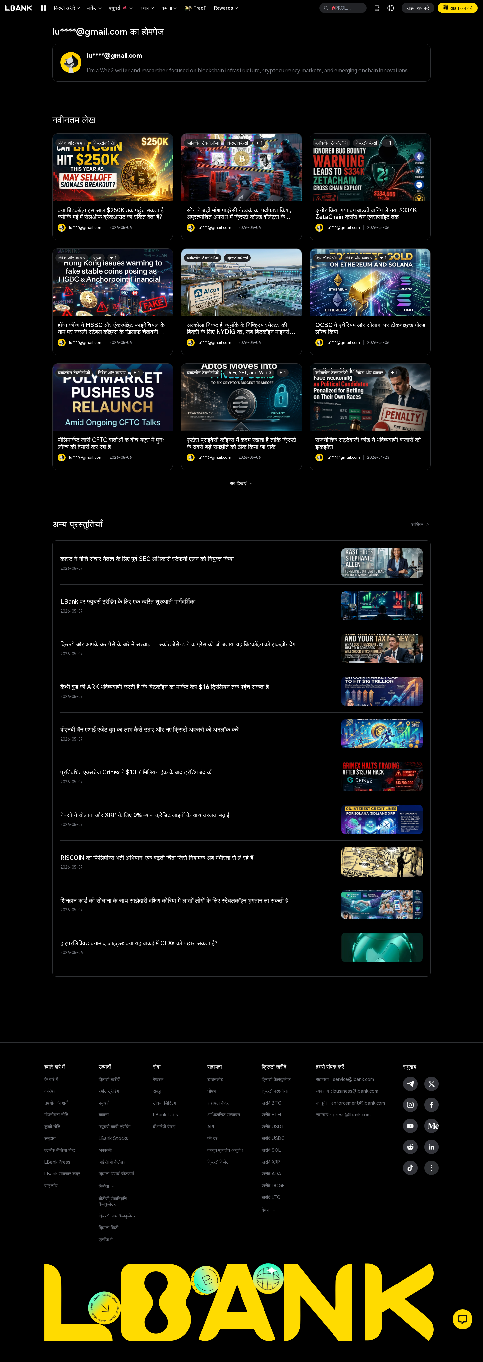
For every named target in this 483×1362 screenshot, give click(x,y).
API (210, 1126)
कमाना (170, 8)
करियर (49, 1091)
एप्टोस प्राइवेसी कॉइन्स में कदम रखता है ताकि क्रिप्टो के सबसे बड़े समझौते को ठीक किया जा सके (241, 443)
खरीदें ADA (271, 1173)
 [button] (326, 8)
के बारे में (51, 1079)
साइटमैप (51, 1185)
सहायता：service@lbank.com (345, 1079)
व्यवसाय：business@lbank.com (347, 1091)
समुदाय (50, 1138)
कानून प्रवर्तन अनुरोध (225, 1150)
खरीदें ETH (271, 1114)
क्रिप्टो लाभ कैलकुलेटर (117, 1215)
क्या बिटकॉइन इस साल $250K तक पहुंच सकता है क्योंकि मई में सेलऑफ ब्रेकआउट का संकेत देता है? (111, 213)
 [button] (359, 8)
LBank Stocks (113, 1138)
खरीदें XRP (271, 1162)
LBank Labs (165, 1114)
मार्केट (95, 8)
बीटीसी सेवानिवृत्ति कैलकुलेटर (113, 1201)
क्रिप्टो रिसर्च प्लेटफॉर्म (116, 1173)
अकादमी (105, 1150)
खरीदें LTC (271, 1197)
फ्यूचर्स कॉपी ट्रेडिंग (114, 1126)
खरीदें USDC (273, 1138)
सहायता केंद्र (218, 1102)
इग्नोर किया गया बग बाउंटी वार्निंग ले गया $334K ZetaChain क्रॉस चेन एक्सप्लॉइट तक (366, 213)
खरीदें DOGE (273, 1185)
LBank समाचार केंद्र (62, 1173)
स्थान (147, 8)
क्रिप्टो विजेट (218, 1162)
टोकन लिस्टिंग (164, 1102)
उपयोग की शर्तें (56, 1102)
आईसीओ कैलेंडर (112, 1162)
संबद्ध (157, 1091)
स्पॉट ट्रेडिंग (109, 1091)
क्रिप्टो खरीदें (67, 8)
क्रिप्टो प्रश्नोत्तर (275, 1091)
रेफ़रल (158, 1079)
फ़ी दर (212, 1138)
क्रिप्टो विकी (108, 1227)
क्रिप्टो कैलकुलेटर (276, 1079)
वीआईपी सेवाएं (164, 1126)
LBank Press (57, 1162)
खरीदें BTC (271, 1102)
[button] (462, 1319)
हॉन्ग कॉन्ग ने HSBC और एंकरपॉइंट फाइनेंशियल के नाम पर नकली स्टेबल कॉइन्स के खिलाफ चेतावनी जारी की (111, 332)
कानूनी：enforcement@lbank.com (350, 1102)
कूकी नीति (52, 1126)
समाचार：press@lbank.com (343, 1114)
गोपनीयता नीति (56, 1114)
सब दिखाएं (241, 483)
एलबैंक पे (106, 1239)
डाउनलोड (215, 1079)
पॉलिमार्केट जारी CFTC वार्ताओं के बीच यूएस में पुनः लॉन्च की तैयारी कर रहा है (111, 443)
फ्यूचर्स (121, 8)
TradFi (200, 8)
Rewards (226, 8)
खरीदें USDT (273, 1126)
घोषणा (212, 1091)
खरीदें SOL (271, 1150)
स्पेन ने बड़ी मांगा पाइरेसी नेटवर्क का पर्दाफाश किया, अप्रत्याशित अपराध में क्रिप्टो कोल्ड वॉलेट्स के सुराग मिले (239, 217)
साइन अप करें (418, 8)
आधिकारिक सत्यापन (223, 1114)
